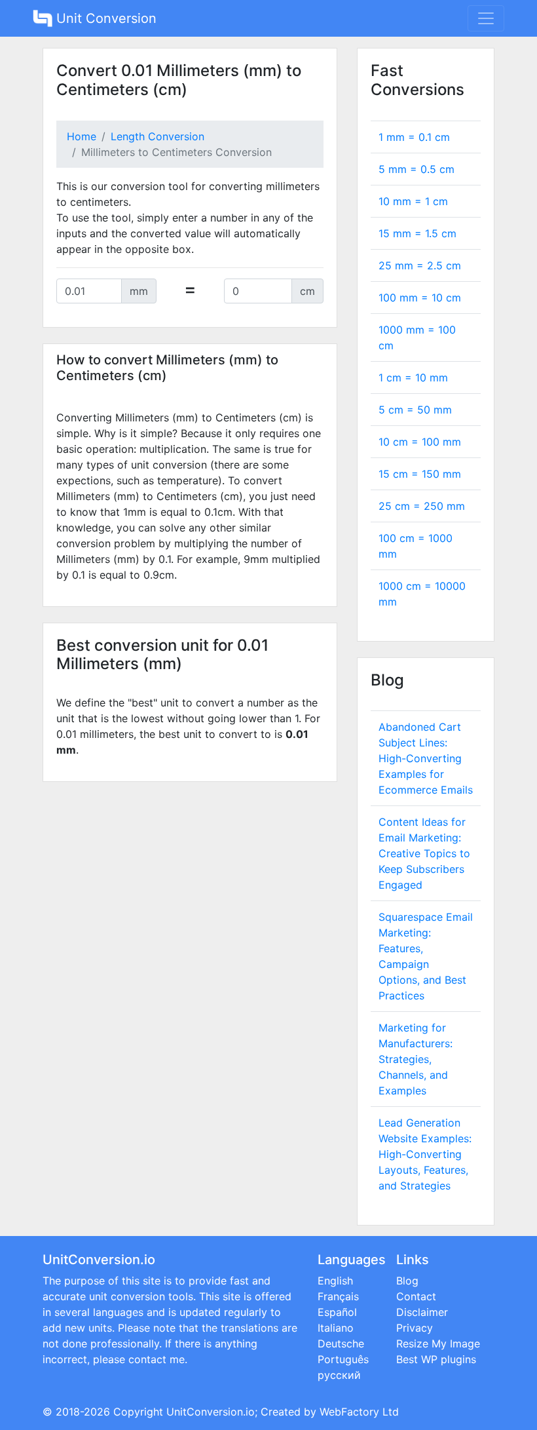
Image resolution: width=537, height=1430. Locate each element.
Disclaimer (422, 1312)
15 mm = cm (417, 233)
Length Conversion (157, 136)
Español (337, 1312)
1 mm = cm (414, 137)
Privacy (414, 1327)
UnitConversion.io (210, 1411)
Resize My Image (438, 1343)
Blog (407, 1280)
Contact (416, 1296)
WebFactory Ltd (359, 1411)
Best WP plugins (436, 1359)
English (335, 1280)
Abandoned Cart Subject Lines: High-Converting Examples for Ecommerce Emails (426, 758)
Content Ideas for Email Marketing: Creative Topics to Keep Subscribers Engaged (424, 853)
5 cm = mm (415, 409)
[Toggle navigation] (486, 18)
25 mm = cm (420, 265)
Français (338, 1296)
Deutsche (341, 1343)
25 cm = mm (422, 505)
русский (339, 1375)
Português (343, 1359)
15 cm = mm (420, 473)
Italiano (336, 1327)
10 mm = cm (413, 201)
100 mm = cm (420, 297)
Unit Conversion (104, 18)
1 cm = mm (413, 377)
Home (81, 136)
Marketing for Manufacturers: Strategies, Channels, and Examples (416, 1059)
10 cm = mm (420, 441)
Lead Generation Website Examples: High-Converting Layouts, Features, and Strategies (425, 1154)
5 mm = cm (416, 169)
